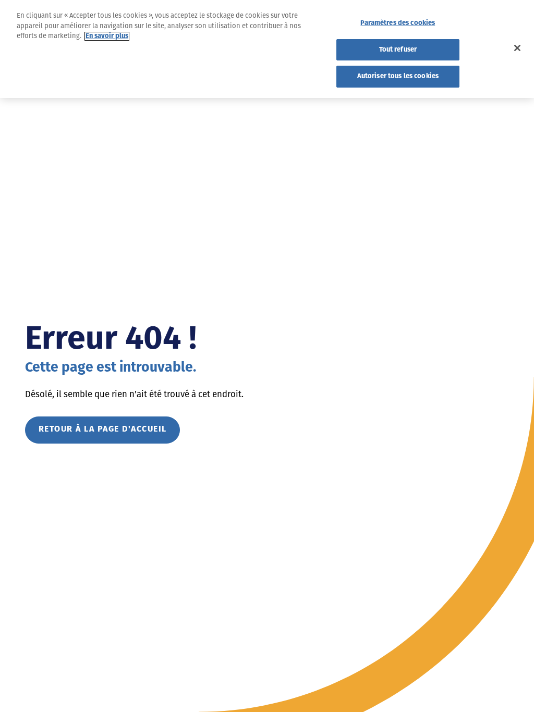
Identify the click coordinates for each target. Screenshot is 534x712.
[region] (267, 49)
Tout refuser (398, 49)
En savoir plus (107, 36)
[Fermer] (517, 47)
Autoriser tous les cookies (398, 76)
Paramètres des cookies (397, 23)
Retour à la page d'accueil (103, 429)
